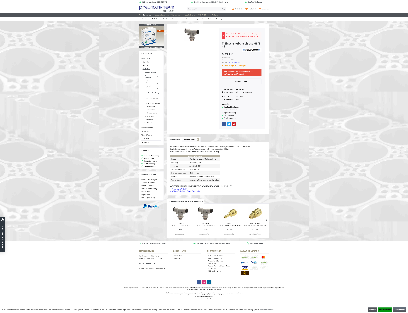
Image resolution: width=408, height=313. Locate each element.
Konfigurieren (400, 310)
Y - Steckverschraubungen (152, 97)
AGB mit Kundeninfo (149, 182)
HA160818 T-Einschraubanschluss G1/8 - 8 (180, 224)
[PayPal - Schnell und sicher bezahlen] (151, 206)
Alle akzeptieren (385, 310)
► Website (145, 142)
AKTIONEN (145, 139)
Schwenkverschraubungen (153, 103)
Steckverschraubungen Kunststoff (152, 77)
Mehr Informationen (267, 310)
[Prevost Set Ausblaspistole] (151, 36)
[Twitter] (229, 124)
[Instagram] (204, 282)
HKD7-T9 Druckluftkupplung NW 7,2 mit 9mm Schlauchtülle (230, 224)
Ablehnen (372, 310)
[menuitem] (263, 9)
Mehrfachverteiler (151, 113)
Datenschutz (145, 191)
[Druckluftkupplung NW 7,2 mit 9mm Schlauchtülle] (230, 213)
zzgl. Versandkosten (234, 62)
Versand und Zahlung (149, 188)
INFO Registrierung (148, 197)
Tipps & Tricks (146, 135)
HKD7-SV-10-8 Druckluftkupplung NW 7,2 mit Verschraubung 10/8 (255, 224)
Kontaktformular (147, 185)
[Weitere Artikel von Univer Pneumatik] (251, 50)
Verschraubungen (150, 72)
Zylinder (146, 62)
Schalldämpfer (148, 123)
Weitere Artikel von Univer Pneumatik (186, 191)
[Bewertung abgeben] (232, 49)
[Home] (140, 15)
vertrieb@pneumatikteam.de (155, 269)
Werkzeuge (145, 131)
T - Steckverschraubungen (153, 92)
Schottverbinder (151, 110)
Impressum (145, 194)
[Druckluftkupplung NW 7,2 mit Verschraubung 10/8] (255, 213)
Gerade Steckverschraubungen (152, 82)
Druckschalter (148, 119)
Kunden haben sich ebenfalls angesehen (186, 201)
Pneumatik (145, 58)
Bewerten (248, 92)
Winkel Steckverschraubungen (152, 87)
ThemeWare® (207, 299)
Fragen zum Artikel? (231, 92)
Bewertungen (191, 139)
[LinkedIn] (209, 282)
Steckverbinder (151, 106)
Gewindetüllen (149, 116)
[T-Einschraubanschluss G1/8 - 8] (180, 213)
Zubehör (146, 69)
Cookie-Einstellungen (149, 179)
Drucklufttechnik (147, 127)
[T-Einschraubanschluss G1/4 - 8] (205, 213)
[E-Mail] (234, 124)
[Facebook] (224, 124)
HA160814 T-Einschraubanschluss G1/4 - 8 (205, 224)
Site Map (177, 258)
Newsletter (178, 256)
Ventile (145, 65)
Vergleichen (228, 89)
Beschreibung (174, 139)
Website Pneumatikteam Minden (219, 266)
